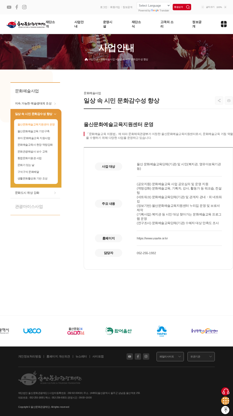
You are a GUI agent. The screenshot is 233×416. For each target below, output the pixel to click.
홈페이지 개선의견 (58, 356)
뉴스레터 (81, 356)
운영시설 (107, 24)
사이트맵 (98, 356)
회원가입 (115, 7)
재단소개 (50, 24)
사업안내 (79, 24)
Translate (164, 10)
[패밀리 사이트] (225, 401)
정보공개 (127, 7)
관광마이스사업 (29, 206)
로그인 (103, 7)
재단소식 (136, 24)
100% (219, 7)
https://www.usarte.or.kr (152, 238)
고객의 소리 (167, 24)
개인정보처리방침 (29, 356)
